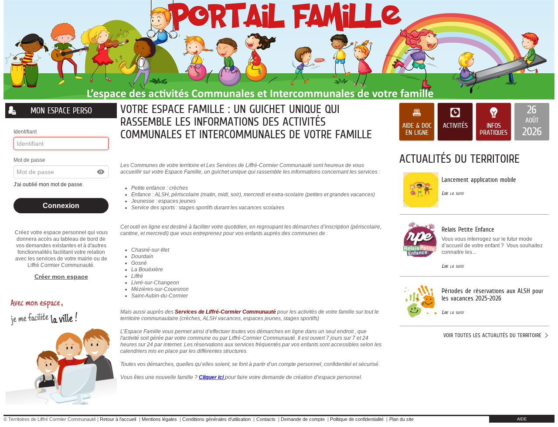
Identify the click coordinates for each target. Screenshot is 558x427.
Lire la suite (453, 193)
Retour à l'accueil (118, 419)
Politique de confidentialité (357, 419)
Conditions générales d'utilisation (216, 419)
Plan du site (401, 419)
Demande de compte (303, 419)
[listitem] (531, 121)
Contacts (266, 419)
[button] (101, 172)
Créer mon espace (61, 276)
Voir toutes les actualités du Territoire (492, 335)
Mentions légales (159, 419)
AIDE (522, 419)
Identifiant (25, 132)
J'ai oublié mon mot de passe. (49, 184)
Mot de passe (29, 160)
